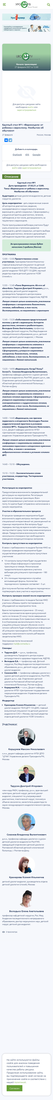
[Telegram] (10, 140)
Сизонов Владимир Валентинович (26, 834)
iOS (27, 154)
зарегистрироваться (26, 109)
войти (31, 106)
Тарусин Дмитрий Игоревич (26, 785)
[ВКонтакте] (6, 140)
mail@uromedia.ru (21, 643)
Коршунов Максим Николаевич (26, 749)
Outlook (17, 154)
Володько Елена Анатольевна (26, 911)
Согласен (14, 1088)
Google (36, 154)
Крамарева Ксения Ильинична (26, 877)
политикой (20, 1082)
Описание (11, 176)
